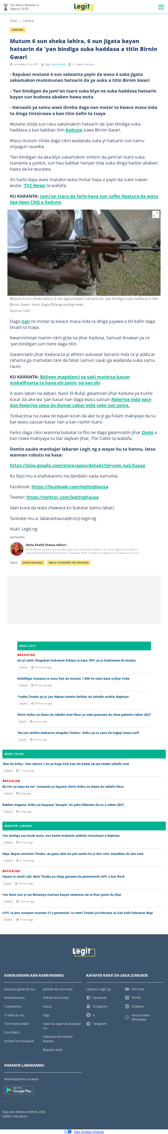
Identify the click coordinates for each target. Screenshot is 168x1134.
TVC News (34, 185)
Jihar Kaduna (33, 562)
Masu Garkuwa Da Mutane (69, 562)
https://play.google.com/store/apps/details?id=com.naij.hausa (77, 465)
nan (25, 321)
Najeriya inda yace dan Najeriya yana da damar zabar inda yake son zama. (80, 402)
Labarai (28, 20)
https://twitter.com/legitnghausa (62, 497)
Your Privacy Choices (89, 1132)
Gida (13, 20)
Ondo (148, 432)
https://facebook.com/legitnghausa (70, 486)
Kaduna (74, 130)
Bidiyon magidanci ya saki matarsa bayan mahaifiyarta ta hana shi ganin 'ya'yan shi (70, 380)
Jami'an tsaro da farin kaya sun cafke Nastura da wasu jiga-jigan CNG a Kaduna (84, 199)
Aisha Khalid (58, 64)
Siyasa (22, 721)
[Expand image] (156, 214)
